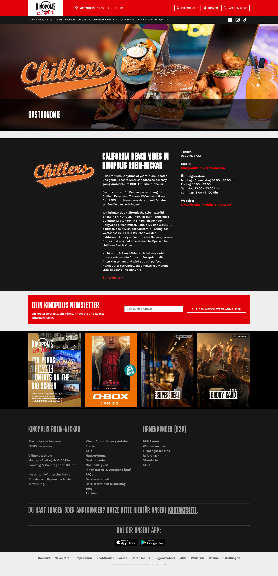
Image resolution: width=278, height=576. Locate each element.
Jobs (89, 488)
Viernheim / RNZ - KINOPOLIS (101, 8)
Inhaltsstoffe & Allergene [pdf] (108, 469)
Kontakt (44, 558)
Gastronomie (128, 20)
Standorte (150, 460)
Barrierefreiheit (97, 479)
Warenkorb (238, 8)
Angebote (70, 20)
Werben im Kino (154, 446)
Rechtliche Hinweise (111, 558)
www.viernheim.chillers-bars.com (206, 204)
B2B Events (151, 441)
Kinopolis (45, 8)
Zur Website (112, 277)
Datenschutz (141, 558)
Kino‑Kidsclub (145, 20)
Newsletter (161, 20)
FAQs (89, 474)
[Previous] (30, 370)
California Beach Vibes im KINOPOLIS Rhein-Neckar (136, 161)
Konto (213, 8)
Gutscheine (84, 20)
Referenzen (151, 455)
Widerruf (197, 558)
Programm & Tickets (41, 20)
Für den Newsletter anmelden (216, 309)
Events (58, 20)
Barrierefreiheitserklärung (106, 484)
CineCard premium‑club (105, 20)
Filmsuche (189, 8)
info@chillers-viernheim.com (203, 168)
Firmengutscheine (156, 451)
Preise (90, 446)
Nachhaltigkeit (97, 465)
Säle (89, 451)
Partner (91, 493)
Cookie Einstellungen (224, 558)
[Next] (247, 370)
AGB (183, 558)
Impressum (83, 558)
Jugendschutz (165, 558)
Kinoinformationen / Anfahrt (107, 441)
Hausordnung (96, 455)
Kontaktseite (182, 511)
